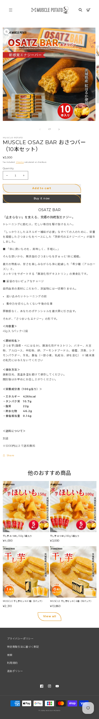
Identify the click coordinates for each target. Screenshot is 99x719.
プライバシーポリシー (20, 638)
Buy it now (42, 198)
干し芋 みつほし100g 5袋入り (64, 536)
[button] (11, 10)
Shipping (20, 162)
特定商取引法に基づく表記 (23, 646)
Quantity (8, 168)
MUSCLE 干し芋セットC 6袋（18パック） (71, 601)
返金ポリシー (15, 671)
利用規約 (12, 662)
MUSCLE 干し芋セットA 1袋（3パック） (23, 601)
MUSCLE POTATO (53, 710)
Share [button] (10, 455)
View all (49, 616)
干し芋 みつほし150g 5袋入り (17, 536)
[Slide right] (58, 129)
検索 (9, 655)
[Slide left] (40, 129)
